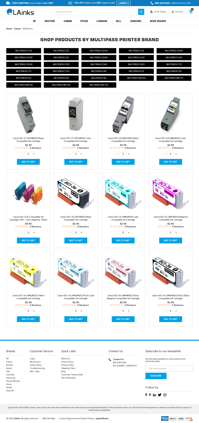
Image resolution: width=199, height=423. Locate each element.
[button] (124, 384)
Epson (84, 21)
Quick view (28, 111)
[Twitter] (159, 394)
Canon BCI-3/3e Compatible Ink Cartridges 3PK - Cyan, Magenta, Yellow (28, 218)
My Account (35, 362)
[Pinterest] (150, 394)
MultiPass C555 (61, 64)
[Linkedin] (154, 394)
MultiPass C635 (136, 64)
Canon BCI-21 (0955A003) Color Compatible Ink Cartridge (75, 139)
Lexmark (102, 21)
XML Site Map (48, 418)
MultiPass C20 (61, 51)
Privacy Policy (67, 365)
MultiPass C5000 (99, 57)
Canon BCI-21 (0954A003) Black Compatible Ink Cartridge (28, 139)
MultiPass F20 (136, 71)
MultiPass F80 (98, 78)
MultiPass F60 (61, 78)
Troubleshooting (37, 368)
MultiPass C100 (23, 51)
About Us (65, 358)
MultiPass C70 (174, 64)
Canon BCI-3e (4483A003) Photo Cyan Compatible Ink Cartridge (75, 297)
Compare (27, 118)
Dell (118, 21)
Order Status (160, 11)
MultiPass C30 (136, 51)
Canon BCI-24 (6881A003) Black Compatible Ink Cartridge (123, 139)
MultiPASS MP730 (99, 85)
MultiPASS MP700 (61, 85)
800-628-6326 (162, 3)
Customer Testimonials (72, 374)
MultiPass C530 (136, 57)
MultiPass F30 (174, 71)
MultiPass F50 (23, 78)
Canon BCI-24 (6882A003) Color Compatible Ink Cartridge (170, 139)
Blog (63, 371)
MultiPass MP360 (136, 78)
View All (10, 390)
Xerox (9, 384)
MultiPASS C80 (98, 71)
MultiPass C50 (61, 57)
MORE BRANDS (158, 21)
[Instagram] (164, 394)
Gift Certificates (68, 378)
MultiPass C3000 (174, 51)
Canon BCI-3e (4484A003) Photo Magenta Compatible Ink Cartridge (123, 297)
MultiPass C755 (61, 71)
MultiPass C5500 (23, 64)
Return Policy (67, 362)
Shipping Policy (68, 368)
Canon (68, 21)
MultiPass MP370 (174, 78)
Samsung (135, 21)
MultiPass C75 (23, 71)
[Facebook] (146, 394)
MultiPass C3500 (23, 57)
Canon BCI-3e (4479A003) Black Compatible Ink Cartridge (75, 218)
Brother (50, 21)
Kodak (9, 387)
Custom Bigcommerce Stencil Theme (76, 418)
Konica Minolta (13, 381)
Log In (32, 358)
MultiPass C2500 (99, 51)
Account (179, 11)
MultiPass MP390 (24, 85)
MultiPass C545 (174, 57)
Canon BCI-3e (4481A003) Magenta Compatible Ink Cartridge (171, 218)
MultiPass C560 (99, 64)
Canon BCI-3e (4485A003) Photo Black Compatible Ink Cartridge (170, 297)
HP (34, 21)
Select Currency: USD (181, 3)
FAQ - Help (34, 371)
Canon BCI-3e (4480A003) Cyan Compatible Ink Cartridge (123, 218)
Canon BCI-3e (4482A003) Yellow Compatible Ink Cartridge (28, 297)
